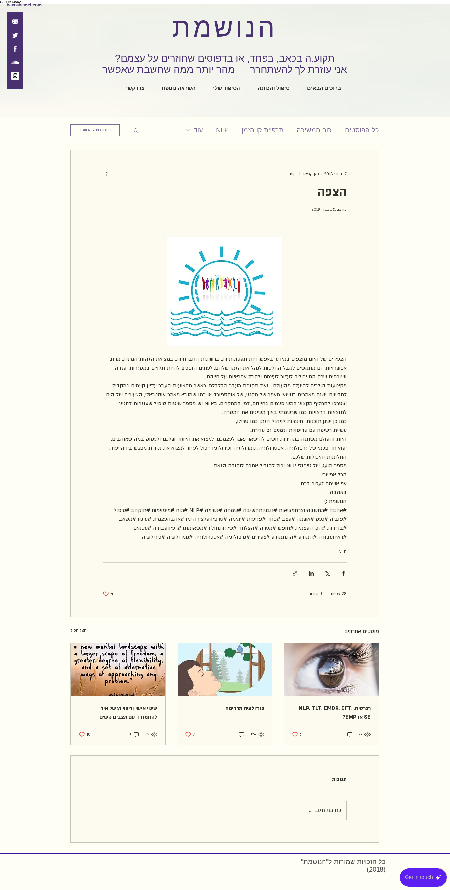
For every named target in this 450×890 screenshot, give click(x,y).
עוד (198, 130)
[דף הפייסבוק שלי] (15, 49)
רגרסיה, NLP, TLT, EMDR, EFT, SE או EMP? (335, 713)
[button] (136, 130)
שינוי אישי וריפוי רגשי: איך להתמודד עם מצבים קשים (128, 713)
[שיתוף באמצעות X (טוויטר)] (327, 573)
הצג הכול (78, 630)
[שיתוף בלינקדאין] (311, 573)
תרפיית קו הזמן (263, 130)
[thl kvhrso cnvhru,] (224, 669)
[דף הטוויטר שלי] (15, 35)
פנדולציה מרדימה (244, 708)
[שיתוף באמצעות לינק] (295, 573)
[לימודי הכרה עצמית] (15, 62)
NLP (222, 130)
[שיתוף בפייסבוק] (343, 573)
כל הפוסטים (362, 130)
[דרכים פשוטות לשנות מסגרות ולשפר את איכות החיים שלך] (118, 669)
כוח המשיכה (314, 130)
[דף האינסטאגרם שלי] (15, 76)
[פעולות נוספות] (107, 174)
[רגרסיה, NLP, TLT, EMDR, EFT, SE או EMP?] (331, 669)
